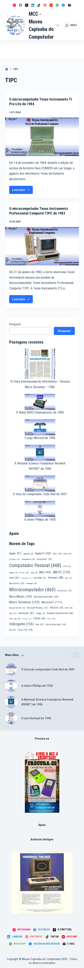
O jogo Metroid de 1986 (40, 438)
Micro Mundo (20, 596)
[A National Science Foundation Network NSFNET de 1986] (11, 702)
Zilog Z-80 (25, 629)
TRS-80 (39, 618)
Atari (57, 554)
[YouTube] (51, 5)
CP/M (67, 566)
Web (40, 624)
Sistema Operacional (60, 613)
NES (13, 613)
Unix (51, 619)
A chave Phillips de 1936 (40, 519)
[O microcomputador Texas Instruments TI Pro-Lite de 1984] (42, 136)
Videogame (21, 624)
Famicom (13, 573)
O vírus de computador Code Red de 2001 (40, 494)
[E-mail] (69, 5)
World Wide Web (56, 624)
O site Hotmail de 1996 (36, 718)
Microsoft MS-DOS (17, 608)
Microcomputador (32, 589)
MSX (69, 608)
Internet (55, 577)
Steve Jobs (14, 619)
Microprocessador (46, 596)
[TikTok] (38, 5)
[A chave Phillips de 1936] (11, 686)
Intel (14, 577)
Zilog (12, 630)
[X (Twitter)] (26, 5)
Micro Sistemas (24, 602)
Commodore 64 (28, 559)
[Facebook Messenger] (63, 5)
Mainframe (31, 584)
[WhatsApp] (57, 5)
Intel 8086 (26, 578)
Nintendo (26, 613)
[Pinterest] (44, 5)
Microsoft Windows (37, 608)
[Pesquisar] (58, 25)
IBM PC (61, 572)
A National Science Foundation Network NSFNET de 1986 (47, 702)
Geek (34, 573)
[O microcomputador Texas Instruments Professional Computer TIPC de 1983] (42, 246)
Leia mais (22, 191)
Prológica (40, 613)
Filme (24, 573)
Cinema (14, 559)
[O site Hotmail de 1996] (11, 718)
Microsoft (52, 602)
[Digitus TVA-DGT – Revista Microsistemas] (42, 882)
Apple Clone (28, 554)
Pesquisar (15, 324)
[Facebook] (20, 5)
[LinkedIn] (32, 5)
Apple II (43, 553)
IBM (45, 572)
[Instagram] (14, 5)
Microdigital (64, 590)
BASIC (67, 554)
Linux (68, 578)
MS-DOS (56, 607)
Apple (15, 553)
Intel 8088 (39, 578)
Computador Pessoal (35, 565)
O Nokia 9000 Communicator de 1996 (40, 412)
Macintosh (16, 583)
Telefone (26, 619)
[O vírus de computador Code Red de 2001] (11, 669)
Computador (44, 559)
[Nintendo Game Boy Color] (42, 782)
